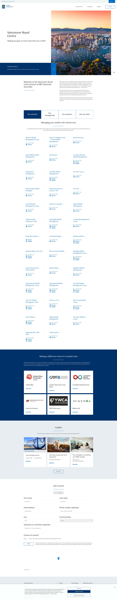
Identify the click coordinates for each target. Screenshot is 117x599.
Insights (99, 6)
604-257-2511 (55, 254)
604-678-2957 (31, 209)
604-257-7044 (78, 192)
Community (89, 6)
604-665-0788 (31, 160)
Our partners (67, 114)
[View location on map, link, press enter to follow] (58, 560)
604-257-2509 (55, 289)
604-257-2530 (31, 143)
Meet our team (79, 6)
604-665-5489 (78, 256)
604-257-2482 (55, 145)
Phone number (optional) (69, 508)
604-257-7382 (78, 322)
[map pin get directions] (58, 558)
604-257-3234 (31, 338)
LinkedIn (77, 163)
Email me (30, 144)
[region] (58, 560)
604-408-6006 (55, 225)
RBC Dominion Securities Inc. (8, 1)
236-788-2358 (31, 320)
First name (28, 498)
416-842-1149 (31, 254)
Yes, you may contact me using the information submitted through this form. (45, 538)
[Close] (114, 587)
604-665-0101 (55, 271)
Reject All (79, 588)
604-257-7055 (31, 194)
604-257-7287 (55, 158)
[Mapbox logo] (26, 569)
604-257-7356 (78, 160)
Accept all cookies (79, 591)
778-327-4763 (78, 175)
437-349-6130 (55, 303)
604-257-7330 (55, 207)
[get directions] (58, 558)
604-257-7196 (31, 273)
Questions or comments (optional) (37, 525)
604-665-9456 (55, 177)
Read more (28, 461)
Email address (29, 508)
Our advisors (32, 114)
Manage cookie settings (79, 595)
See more (58, 471)
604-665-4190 (55, 239)
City (25, 517)
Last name (63, 498)
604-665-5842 (78, 225)
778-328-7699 (78, 209)
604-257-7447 (31, 289)
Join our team (84, 114)
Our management (50, 114)
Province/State (65, 517)
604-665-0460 (78, 305)
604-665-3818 (31, 177)
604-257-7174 (31, 305)
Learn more (28, 388)
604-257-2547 (55, 336)
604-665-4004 (78, 239)
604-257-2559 (78, 273)
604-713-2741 (55, 322)
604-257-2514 (78, 141)
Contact (110, 6)
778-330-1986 (78, 289)
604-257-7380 (55, 194)
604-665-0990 (31, 225)
